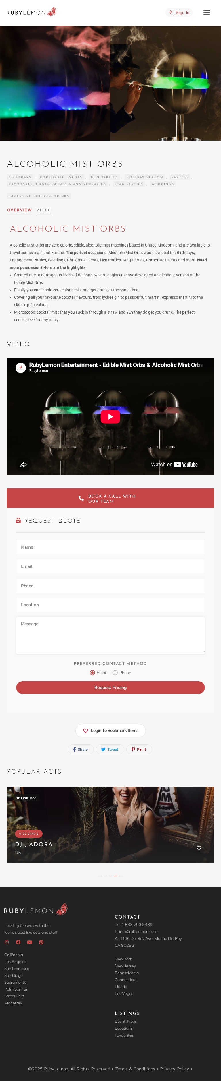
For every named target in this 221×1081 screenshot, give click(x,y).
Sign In (181, 12)
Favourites (124, 1035)
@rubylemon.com (141, 931)
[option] (165, 83)
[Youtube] (29, 942)
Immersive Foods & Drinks (39, 196)
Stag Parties (129, 184)
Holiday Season (144, 177)
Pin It (141, 749)
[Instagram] (6, 942)
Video (44, 210)
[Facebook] (18, 942)
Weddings (163, 184)
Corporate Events (61, 177)
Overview (19, 210)
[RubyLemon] (31, 10)
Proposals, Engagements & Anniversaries (57, 184)
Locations (123, 1028)
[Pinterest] (41, 942)
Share (82, 749)
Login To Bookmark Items (114, 730)
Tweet (112, 749)
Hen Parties (104, 177)
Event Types (126, 1021)
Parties (180, 177)
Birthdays (20, 177)
